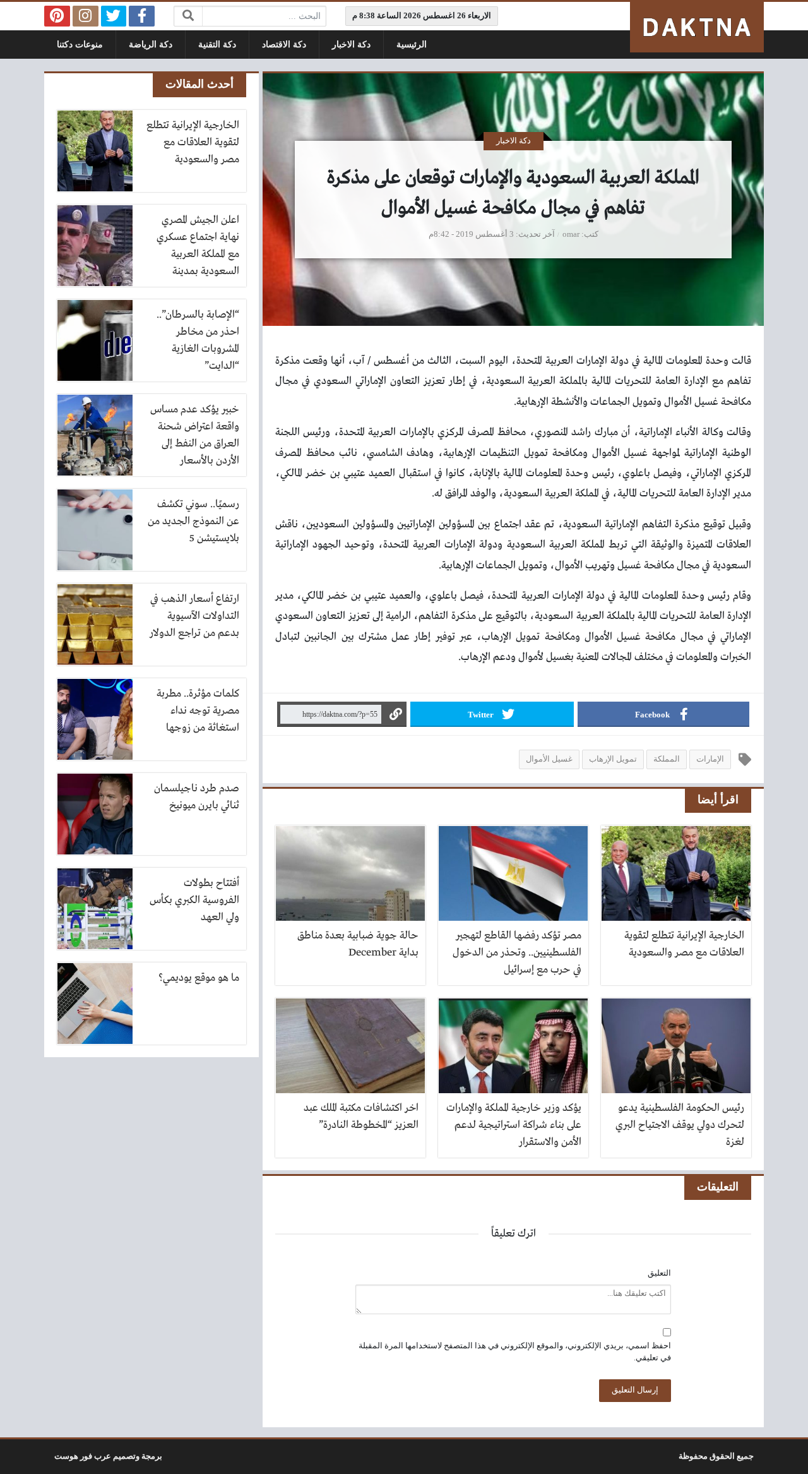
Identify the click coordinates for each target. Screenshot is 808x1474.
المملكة (666, 759)
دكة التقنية (217, 44)
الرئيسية (411, 44)
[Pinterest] (57, 16)
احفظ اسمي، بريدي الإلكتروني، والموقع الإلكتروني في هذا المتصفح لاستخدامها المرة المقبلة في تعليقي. (515, 1351)
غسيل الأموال (549, 759)
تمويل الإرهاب (613, 759)
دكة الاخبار (351, 44)
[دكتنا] (697, 27)
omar (570, 234)
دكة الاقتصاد (284, 44)
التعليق (659, 1273)
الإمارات (710, 759)
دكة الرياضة (150, 44)
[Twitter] (114, 16)
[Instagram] (85, 16)
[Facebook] (142, 16)
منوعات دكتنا (80, 44)
